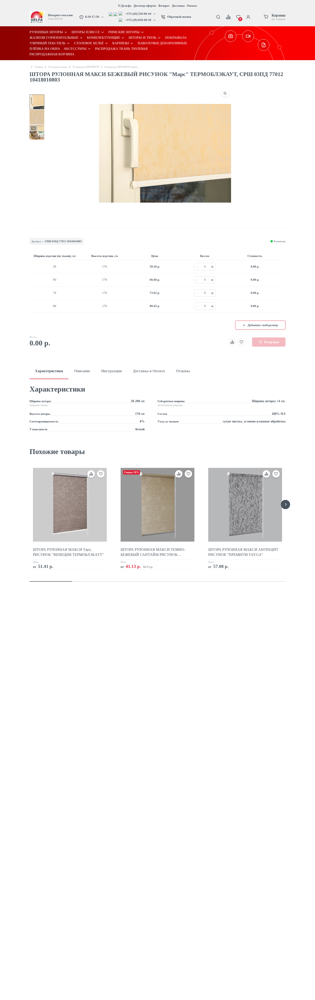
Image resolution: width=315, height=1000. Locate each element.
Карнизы (120, 43)
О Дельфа (124, 5)
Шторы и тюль (142, 37)
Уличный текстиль (47, 43)
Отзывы (183, 371)
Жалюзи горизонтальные (54, 37)
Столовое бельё (89, 43)
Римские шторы (124, 32)
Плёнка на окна (45, 48)
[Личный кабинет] (248, 17)
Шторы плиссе (85, 32)
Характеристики (49, 371)
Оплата (192, 5)
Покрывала (176, 37)
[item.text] (111, 14)
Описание (82, 371)
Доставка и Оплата (149, 371)
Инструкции (111, 371)
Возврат (163, 5)
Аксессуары (75, 48)
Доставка (178, 5)
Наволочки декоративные (162, 43)
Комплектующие (103, 37)
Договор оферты (145, 5)
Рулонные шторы (46, 32)
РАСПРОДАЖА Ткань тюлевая (121, 48)
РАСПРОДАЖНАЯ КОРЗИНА (52, 54)
